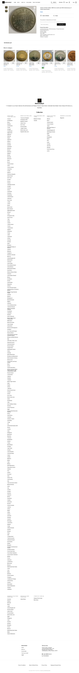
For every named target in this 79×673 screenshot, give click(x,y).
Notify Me (61, 24)
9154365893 (46, 655)
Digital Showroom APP (45, 670)
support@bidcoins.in (47, 654)
